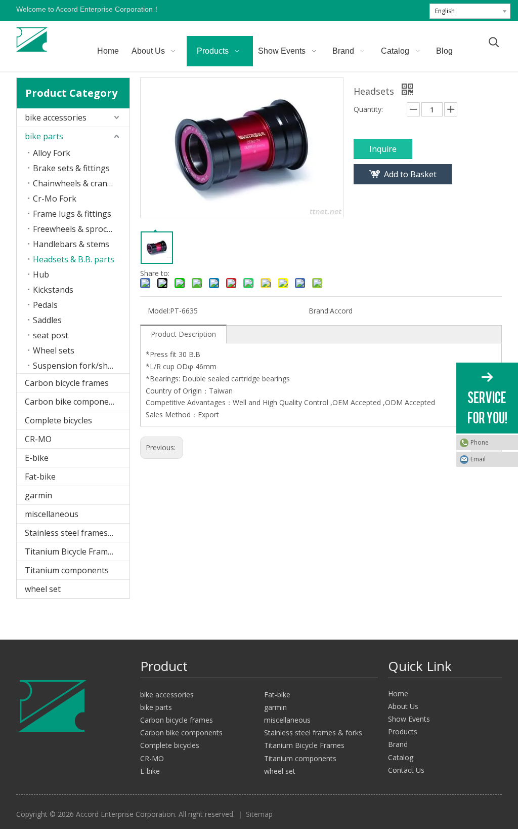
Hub (41, 274)
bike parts (44, 136)
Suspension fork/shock (77, 365)
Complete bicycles (58, 420)
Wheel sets (53, 350)
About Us (403, 706)
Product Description (183, 334)
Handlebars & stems (71, 244)
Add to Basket (410, 174)
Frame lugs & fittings (72, 213)
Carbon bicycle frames (67, 382)
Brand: (319, 310)
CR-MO (38, 439)
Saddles (47, 320)
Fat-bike (40, 476)
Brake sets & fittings (71, 168)
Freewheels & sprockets (78, 228)
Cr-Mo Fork (54, 198)
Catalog (400, 757)
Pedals (45, 304)
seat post (50, 335)
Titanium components (67, 570)
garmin (38, 495)
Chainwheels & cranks (74, 183)
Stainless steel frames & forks (77, 532)
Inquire (383, 148)
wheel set (43, 589)
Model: (159, 310)
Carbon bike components (73, 401)
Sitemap (259, 814)
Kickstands (53, 289)
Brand (398, 744)
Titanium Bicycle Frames (70, 551)
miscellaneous (51, 514)
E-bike (37, 457)
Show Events (409, 719)
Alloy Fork (51, 153)
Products (402, 731)
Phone (479, 442)
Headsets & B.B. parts (73, 259)
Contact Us (406, 770)
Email (478, 459)
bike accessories (56, 117)
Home (398, 693)
